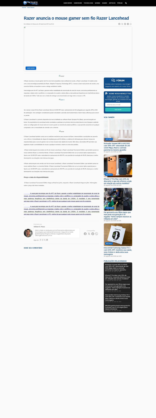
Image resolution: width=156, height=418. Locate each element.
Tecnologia (88, 3)
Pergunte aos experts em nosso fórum (118, 86)
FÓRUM (120, 80)
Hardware (78, 3)
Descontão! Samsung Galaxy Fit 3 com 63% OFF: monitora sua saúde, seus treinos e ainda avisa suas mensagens (118, 251)
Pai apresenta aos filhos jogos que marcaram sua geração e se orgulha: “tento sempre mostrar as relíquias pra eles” (117, 215)
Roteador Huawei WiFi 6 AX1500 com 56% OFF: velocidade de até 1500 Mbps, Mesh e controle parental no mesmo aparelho (117, 146)
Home (24, 7)
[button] (119, 24)
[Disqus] (61, 275)
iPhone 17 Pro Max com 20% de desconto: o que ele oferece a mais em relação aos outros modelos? (118, 181)
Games (104, 3)
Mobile (97, 3)
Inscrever (118, 110)
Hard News (68, 3)
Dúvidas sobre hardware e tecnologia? (118, 84)
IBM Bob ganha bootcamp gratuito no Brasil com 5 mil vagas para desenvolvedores (117, 307)
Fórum (119, 3)
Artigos (112, 3)
